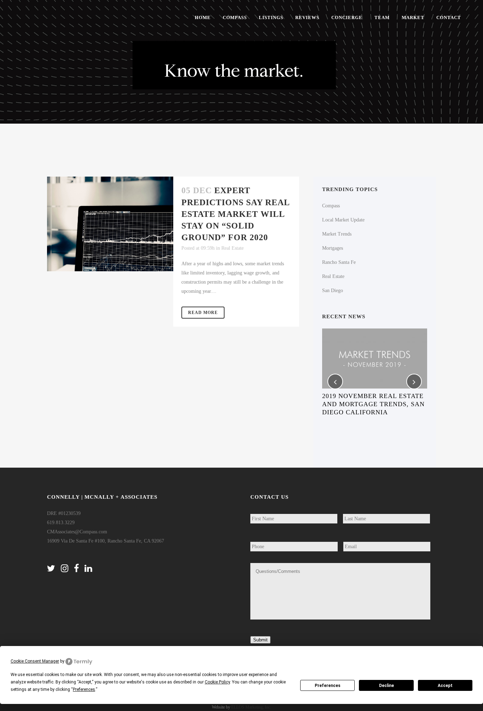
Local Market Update (343, 220)
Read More (203, 312)
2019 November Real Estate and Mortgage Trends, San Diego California (373, 404)
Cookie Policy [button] (217, 682)
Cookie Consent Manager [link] (35, 661)
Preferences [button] (84, 689)
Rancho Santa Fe (339, 262)
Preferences (328, 685)
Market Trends (336, 234)
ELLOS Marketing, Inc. (251, 707)
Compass (331, 205)
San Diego (332, 290)
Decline (386, 685)
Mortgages (332, 248)
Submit (260, 639)
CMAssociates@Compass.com (77, 531)
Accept (445, 685)
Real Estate (232, 248)
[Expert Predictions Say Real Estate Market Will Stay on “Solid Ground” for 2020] (110, 224)
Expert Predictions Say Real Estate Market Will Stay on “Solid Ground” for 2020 (235, 214)
